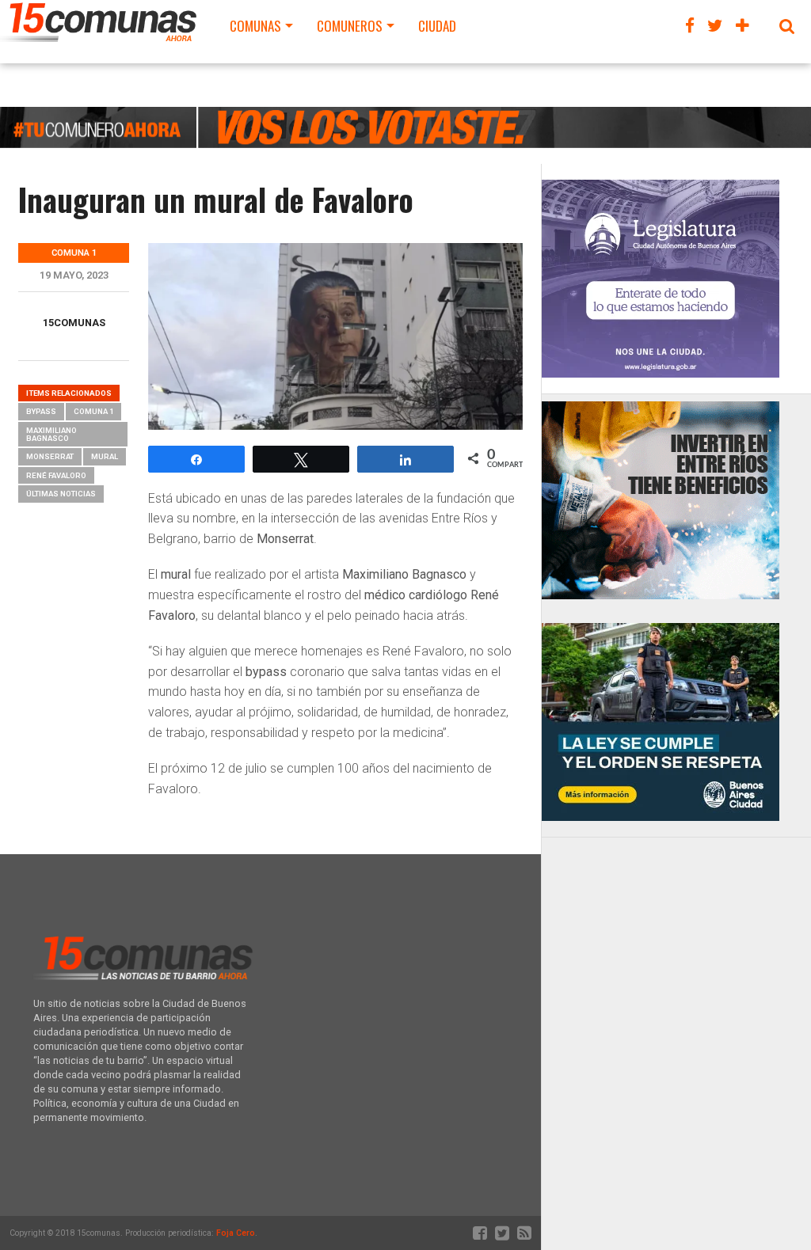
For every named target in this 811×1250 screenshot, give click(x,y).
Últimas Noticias (61, 493)
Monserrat (50, 456)
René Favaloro (56, 475)
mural (104, 456)
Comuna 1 (93, 411)
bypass (41, 411)
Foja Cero (235, 1233)
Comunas (255, 26)
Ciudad (437, 26)
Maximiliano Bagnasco (51, 434)
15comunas (74, 323)
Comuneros (350, 26)
